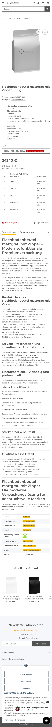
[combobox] (26, 151)
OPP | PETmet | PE (29, 546)
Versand (22, 168)
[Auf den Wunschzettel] (45, 32)
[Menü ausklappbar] (3, 1)
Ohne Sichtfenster (29, 525)
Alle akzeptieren (26, 674)
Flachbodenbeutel (18, 99)
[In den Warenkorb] (4, 26)
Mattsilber (26, 517)
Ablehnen (26, 688)
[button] (38, 2)
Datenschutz (20, 720)
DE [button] (31, 2)
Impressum (8, 720)
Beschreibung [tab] (9, 232)
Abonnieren (41, 644)
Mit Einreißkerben (29, 521)
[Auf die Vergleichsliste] (38, 32)
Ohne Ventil (27, 530)
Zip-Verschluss (27, 541)
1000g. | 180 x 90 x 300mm (31, 550)
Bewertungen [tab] (27, 232)
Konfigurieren (26, 681)
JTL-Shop (30, 724)
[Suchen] (47, 9)
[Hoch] (25, 535)
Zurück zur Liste (9, 18)
